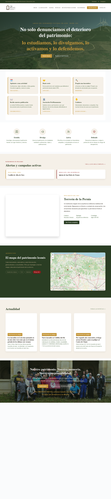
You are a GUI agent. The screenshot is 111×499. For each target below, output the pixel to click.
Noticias (58, 7)
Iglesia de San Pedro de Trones (69, 175)
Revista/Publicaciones (69, 7)
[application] (77, 271)
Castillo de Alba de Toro (16, 175)
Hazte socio (92, 7)
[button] (89, 266)
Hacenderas (81, 7)
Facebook (94, 1)
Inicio (35, 7)
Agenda (51, 7)
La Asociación (43, 7)
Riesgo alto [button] (37, 272)
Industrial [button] (28, 272)
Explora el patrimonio (61, 56)
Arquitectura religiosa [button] (12, 272)
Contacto (102, 7)
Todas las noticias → (97, 309)
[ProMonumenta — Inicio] (14, 8)
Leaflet (94, 289)
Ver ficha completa (72, 222)
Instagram (103, 1)
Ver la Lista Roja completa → (95, 164)
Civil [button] (22, 272)
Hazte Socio (46, 56)
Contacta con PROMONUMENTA (62, 386)
